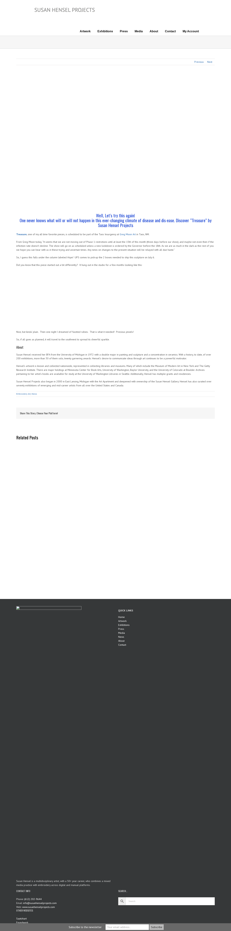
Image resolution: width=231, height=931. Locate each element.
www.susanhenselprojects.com (38, 907)
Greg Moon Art (128, 234)
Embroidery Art (23, 393)
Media (121, 632)
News (34, 393)
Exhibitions (124, 625)
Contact (122, 644)
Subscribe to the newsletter (85, 927)
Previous (199, 61)
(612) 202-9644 (33, 899)
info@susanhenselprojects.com (40, 903)
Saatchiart (21, 918)
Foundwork (22, 922)
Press (121, 629)
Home (121, 617)
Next (209, 61)
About (121, 640)
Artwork (122, 621)
